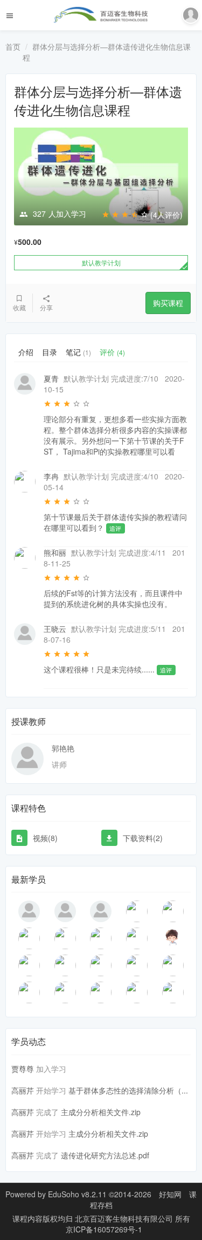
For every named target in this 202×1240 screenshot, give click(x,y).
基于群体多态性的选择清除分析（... (128, 1090)
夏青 (51, 378)
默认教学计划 (101, 262)
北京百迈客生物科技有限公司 (125, 1218)
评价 (112, 351)
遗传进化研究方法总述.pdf (105, 1155)
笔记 (78, 351)
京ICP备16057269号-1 (104, 1229)
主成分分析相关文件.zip (101, 1111)
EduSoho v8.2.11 (77, 1194)
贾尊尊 (22, 1068)
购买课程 (168, 302)
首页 (12, 46)
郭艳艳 (63, 748)
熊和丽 (55, 552)
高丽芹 (22, 1090)
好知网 (170, 1194)
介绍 (25, 351)
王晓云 (55, 628)
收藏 (19, 307)
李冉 (51, 476)
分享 (46, 307)
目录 (49, 351)
